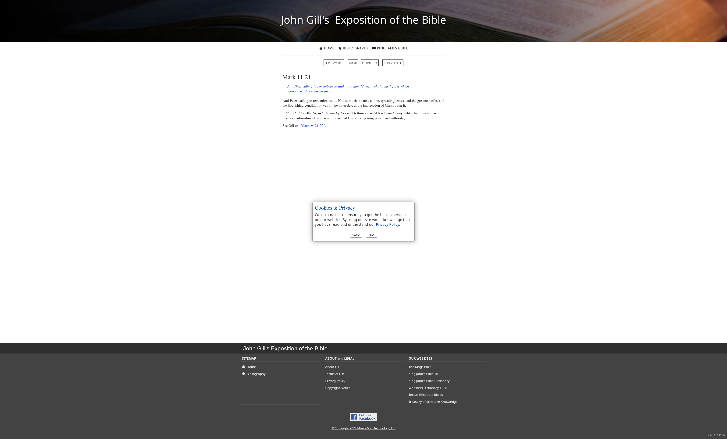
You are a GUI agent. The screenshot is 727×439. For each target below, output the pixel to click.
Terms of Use (335, 374)
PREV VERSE (335, 63)
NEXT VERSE (391, 63)
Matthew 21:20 (312, 125)
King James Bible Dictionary (429, 381)
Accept (356, 234)
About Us (332, 367)
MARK (353, 63)
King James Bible (392, 48)
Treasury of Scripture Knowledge (433, 401)
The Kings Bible (420, 367)
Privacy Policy (335, 381)
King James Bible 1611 (425, 374)
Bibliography (355, 48)
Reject (371, 234)
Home (328, 48)
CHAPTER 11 (369, 63)
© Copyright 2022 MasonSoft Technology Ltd (363, 428)
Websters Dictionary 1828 (428, 388)
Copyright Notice (337, 388)
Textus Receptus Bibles (426, 394)
